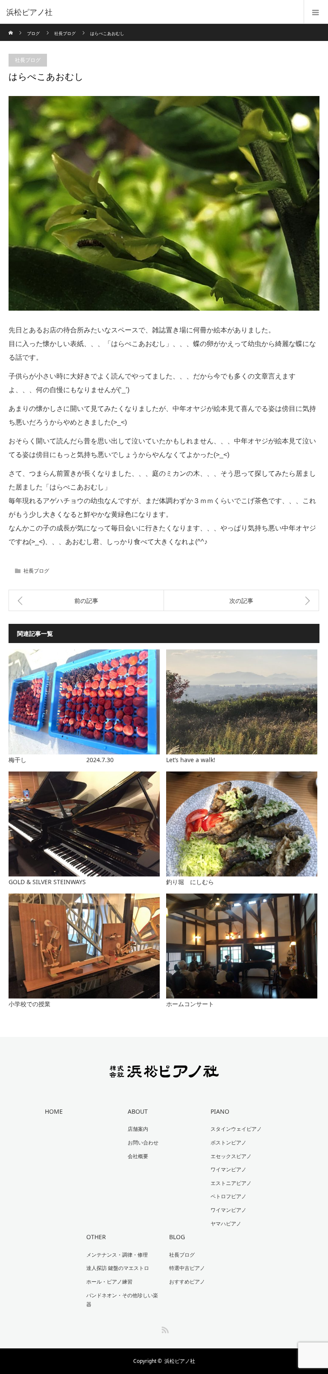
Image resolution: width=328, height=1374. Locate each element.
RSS (164, 1328)
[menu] (316, 12)
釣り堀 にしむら (190, 882)
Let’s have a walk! (190, 760)
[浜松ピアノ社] (151, 12)
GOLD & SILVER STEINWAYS (47, 882)
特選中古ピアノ (187, 1268)
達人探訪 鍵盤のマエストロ (117, 1268)
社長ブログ (65, 33)
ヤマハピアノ (226, 1223)
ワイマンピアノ (228, 1169)
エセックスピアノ (231, 1156)
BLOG (177, 1237)
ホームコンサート (190, 1004)
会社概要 (138, 1156)
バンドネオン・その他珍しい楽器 (122, 1300)
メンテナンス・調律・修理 (117, 1254)
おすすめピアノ (187, 1281)
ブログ (33, 33)
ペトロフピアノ (228, 1196)
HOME (54, 1111)
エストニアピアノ (231, 1183)
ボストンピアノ (228, 1142)
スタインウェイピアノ (236, 1128)
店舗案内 (138, 1128)
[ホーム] (11, 27)
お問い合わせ (143, 1142)
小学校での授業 (29, 1004)
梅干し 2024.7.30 (61, 760)
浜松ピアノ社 (179, 1361)
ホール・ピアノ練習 (109, 1281)
